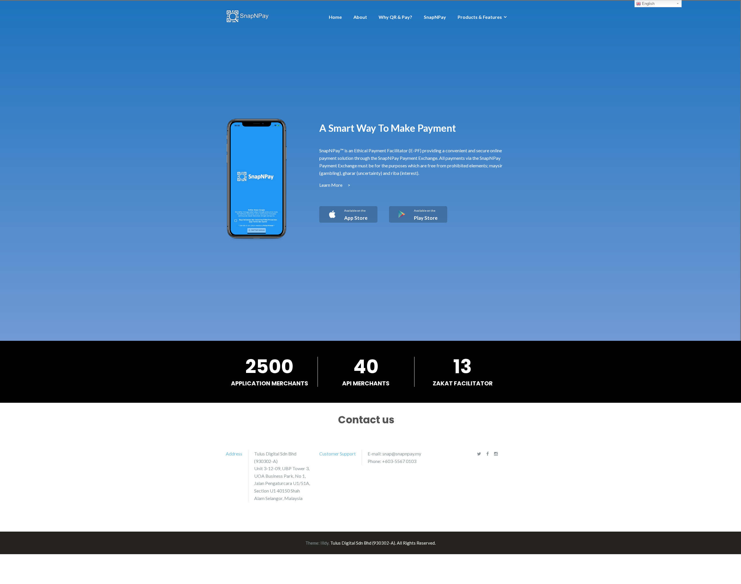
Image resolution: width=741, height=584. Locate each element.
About (360, 17)
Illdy (324, 542)
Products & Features (480, 17)
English (647, 3)
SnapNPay (435, 17)
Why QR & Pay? (395, 17)
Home (335, 17)
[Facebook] (487, 453)
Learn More (334, 185)
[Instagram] (496, 453)
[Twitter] (479, 453)
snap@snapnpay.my (401, 453)
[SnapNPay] (247, 15)
